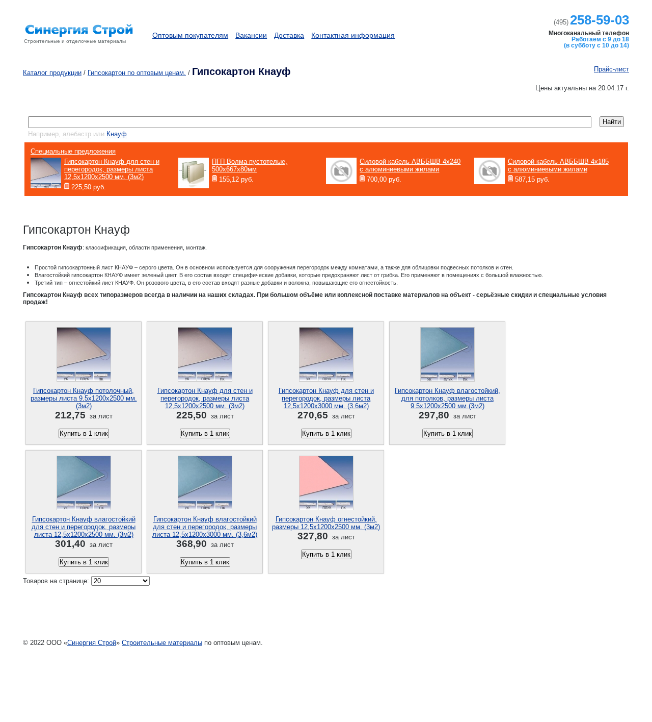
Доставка (289, 35)
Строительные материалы (162, 642)
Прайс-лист (611, 69)
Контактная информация (353, 35)
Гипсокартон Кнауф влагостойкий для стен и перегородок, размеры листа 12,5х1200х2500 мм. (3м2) (83, 526)
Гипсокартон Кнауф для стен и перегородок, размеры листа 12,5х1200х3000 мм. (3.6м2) (326, 398)
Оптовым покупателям (190, 35)
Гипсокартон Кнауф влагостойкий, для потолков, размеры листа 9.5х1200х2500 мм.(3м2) (447, 398)
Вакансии (251, 35)
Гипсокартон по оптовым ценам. (137, 73)
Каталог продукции (477, 30)
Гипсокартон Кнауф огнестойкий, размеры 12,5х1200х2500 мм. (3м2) (326, 523)
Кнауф (116, 134)
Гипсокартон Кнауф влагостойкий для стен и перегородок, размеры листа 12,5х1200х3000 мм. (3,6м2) (204, 526)
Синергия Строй (91, 642)
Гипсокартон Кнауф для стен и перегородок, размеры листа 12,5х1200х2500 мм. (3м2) (205, 398)
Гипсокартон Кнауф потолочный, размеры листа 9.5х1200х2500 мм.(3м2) (84, 398)
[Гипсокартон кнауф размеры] (81, 43)
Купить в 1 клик (84, 433)
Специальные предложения (73, 151)
